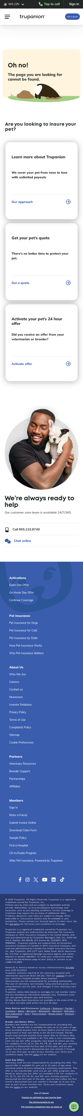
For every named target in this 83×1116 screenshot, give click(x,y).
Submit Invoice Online (22, 822)
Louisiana (10, 1011)
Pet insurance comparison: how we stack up (41, 1107)
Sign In (13, 807)
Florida (69, 1008)
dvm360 (70, 967)
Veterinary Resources (22, 763)
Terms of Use (17, 720)
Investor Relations (20, 704)
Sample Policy (17, 838)
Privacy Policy (17, 712)
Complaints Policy (20, 727)
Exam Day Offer (19, 585)
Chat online (22, 541)
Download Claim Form (23, 830)
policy (36, 1054)
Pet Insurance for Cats (23, 630)
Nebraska (69, 1011)
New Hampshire (13, 1013)
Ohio (27, 1013)
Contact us (16, 689)
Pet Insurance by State (23, 638)
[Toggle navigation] (7, 16)
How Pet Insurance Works (25, 645)
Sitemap (14, 735)
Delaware (58, 1008)
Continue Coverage (21, 600)
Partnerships (17, 779)
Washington (11, 1016)
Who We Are (17, 674)
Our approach (22, 202)
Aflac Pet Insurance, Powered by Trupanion (36, 860)
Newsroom (16, 697)
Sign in (74, 4)
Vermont (69, 1013)
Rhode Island (55, 1013)
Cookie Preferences (21, 742)
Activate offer (22, 364)
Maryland (31, 1011)
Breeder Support (19, 771)
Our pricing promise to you (41, 1102)
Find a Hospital (18, 845)
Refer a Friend (18, 815)
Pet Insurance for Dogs (23, 623)
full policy (15, 924)
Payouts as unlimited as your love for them (41, 1097)
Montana (57, 1011)
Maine (21, 1011)
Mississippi (44, 1011)
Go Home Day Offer (21, 592)
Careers (14, 682)
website (60, 975)
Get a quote (72, 16)
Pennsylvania (39, 1013)
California (45, 1008)
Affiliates (14, 786)
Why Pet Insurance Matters (26, 653)
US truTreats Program (22, 853)
